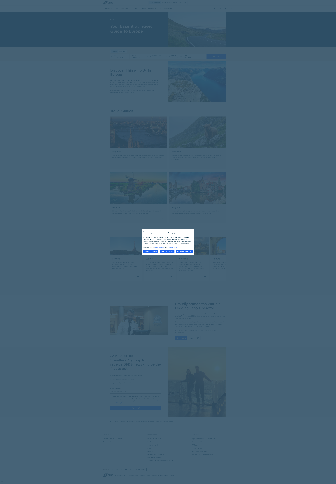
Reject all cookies (167, 251)
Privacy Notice (172, 247)
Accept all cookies (151, 251)
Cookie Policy (159, 247)
